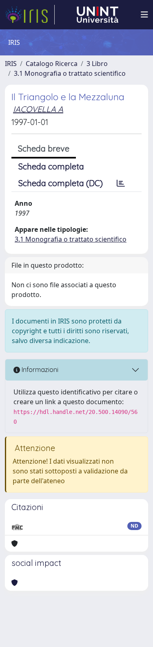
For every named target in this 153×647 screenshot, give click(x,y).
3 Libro (97, 63)
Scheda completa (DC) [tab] (60, 183)
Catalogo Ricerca (52, 63)
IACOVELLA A (38, 109)
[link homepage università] (97, 14)
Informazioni (39, 369)
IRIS (11, 63)
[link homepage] (30, 14)
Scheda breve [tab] (43, 148)
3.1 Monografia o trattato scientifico (70, 73)
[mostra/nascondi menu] (144, 15)
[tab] (121, 183)
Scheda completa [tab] (51, 166)
